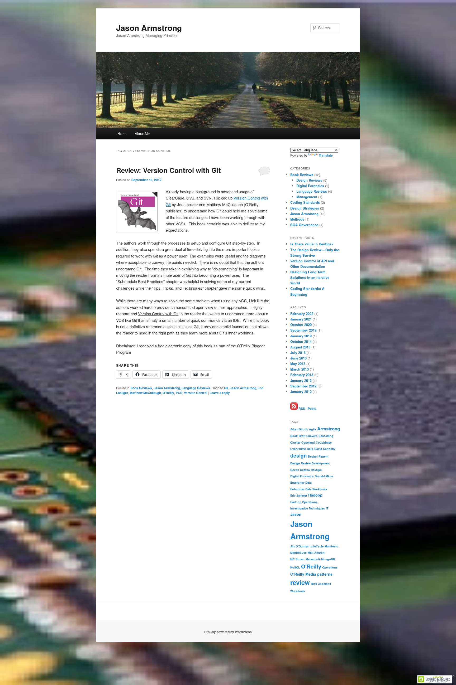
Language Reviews (196, 388)
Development (321, 463)
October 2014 (301, 341)
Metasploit (313, 559)
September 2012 (303, 385)
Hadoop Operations (303, 502)
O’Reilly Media (303, 574)
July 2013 (298, 352)
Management (306, 196)
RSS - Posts (307, 408)
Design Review (300, 463)
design (298, 455)
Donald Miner (324, 476)
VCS (179, 392)
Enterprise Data (301, 482)
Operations (330, 567)
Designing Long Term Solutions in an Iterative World (309, 277)
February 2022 (301, 313)
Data (310, 449)
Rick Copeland (321, 584)
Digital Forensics (310, 185)
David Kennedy (324, 449)
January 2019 (301, 335)
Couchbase (324, 442)
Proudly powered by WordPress (228, 631)
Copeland (308, 442)
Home (121, 133)
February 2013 (301, 374)
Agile (312, 429)
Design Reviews (309, 180)
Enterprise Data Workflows (308, 489)
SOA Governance (304, 224)
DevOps (316, 470)
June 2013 (298, 358)
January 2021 (301, 319)
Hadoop (315, 495)
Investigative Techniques (307, 508)
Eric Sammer (298, 495)
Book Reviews (141, 388)
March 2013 (299, 369)
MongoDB (328, 559)
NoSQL (295, 567)
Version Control (195, 392)
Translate (326, 155)
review (300, 582)
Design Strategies (304, 208)
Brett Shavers (308, 436)
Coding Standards (305, 202)
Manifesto (331, 546)
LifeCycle (317, 546)
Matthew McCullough (145, 392)
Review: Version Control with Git (168, 170)
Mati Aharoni (316, 553)
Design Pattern (318, 456)
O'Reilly (168, 392)
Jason (295, 514)
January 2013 (301, 380)
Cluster (295, 442)
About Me (142, 133)
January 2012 (301, 391)
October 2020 (301, 324)
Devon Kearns (300, 470)
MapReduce (298, 553)
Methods (297, 219)
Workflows (297, 591)
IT (327, 508)
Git (226, 388)
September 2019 (303, 330)
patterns (324, 574)
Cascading (326, 436)
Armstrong (328, 428)
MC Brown (297, 559)
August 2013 (300, 346)
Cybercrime (298, 449)
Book (294, 436)
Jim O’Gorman (300, 546)
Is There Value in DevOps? (312, 243)
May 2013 (297, 363)
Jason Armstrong (149, 27)
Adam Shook (299, 429)
